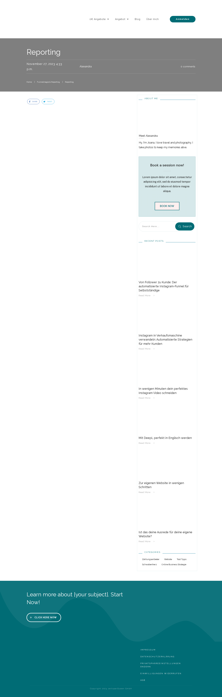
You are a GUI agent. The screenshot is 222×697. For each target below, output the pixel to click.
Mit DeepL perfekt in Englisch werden (165, 438)
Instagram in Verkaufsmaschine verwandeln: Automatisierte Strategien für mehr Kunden (165, 339)
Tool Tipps (181, 559)
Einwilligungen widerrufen (161, 673)
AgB (142, 680)
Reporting (44, 52)
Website (168, 559)
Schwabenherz (149, 564)
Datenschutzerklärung (157, 657)
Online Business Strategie (174, 564)
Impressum (148, 650)
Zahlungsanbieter (150, 559)
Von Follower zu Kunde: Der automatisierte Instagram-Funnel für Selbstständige (164, 286)
